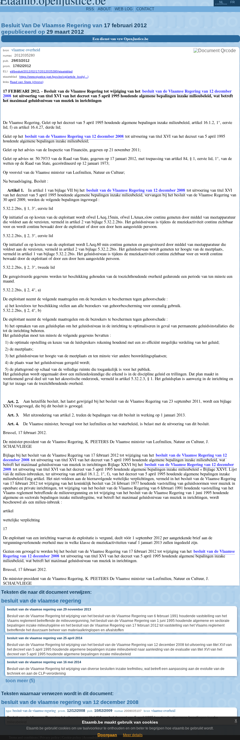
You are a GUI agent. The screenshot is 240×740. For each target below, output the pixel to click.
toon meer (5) (20, 680)
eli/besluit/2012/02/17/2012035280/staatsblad (41, 71)
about (104, 9)
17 (107, 25)
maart (62, 32)
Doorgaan (107, 734)
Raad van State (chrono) (26, 82)
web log (124, 9)
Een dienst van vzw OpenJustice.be (120, 38)
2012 (140, 25)
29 (50, 32)
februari (122, 25)
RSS (90, 9)
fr (232, 2)
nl (221, 2)
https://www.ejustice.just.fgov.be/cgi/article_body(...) (53, 76)
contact (145, 9)
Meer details (133, 735)
